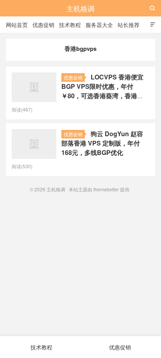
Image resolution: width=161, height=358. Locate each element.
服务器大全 (99, 25)
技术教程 (70, 25)
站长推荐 (129, 25)
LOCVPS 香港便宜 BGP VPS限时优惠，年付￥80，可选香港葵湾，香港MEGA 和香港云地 (102, 91)
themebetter (106, 189)
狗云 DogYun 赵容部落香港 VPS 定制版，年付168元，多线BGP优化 (102, 143)
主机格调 (80, 8)
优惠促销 (43, 25)
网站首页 (17, 25)
